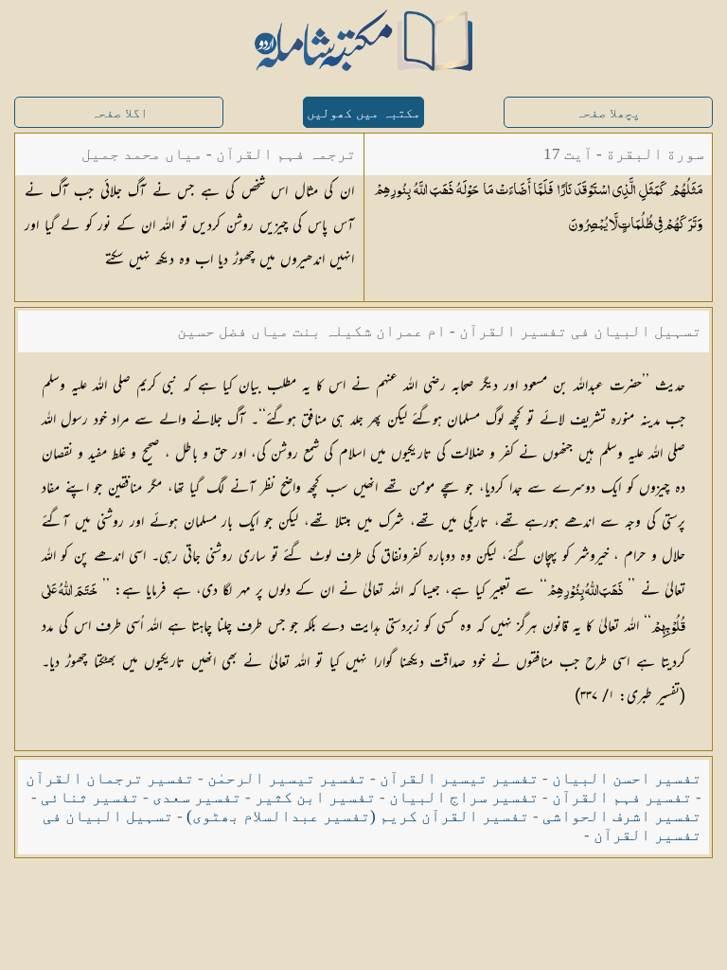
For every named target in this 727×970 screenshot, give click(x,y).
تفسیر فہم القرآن (622, 797)
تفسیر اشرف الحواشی (621, 816)
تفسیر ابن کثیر (315, 797)
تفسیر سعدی (196, 797)
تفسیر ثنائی (90, 797)
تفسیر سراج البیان (464, 797)
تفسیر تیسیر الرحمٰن (286, 778)
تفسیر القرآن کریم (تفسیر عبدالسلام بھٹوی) (357, 816)
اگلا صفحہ (119, 113)
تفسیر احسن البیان (626, 778)
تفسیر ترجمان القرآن (110, 778)
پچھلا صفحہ (608, 113)
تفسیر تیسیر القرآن (459, 778)
